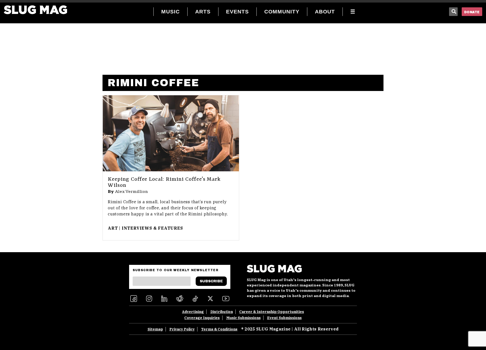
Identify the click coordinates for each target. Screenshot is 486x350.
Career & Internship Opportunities (271, 311)
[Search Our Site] (453, 11)
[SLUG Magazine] (35, 9)
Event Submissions (284, 318)
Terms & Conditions (219, 329)
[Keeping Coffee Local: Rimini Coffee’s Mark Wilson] (171, 133)
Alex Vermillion (131, 191)
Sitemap (155, 329)
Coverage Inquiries (202, 318)
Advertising (193, 311)
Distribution (221, 311)
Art (113, 228)
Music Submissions (243, 318)
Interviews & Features (152, 228)
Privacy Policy (182, 329)
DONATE (472, 12)
